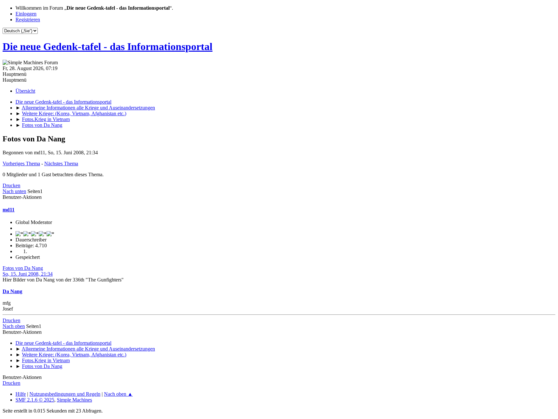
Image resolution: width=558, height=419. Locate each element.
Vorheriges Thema (21, 163)
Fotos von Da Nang (23, 268)
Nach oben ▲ (118, 394)
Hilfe (21, 394)
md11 (9, 209)
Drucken (11, 185)
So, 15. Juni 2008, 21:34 (28, 274)
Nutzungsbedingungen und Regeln (64, 394)
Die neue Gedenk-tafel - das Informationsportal (107, 46)
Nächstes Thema (61, 163)
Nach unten (14, 191)
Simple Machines (74, 400)
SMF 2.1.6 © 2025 (35, 400)
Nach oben (14, 326)
